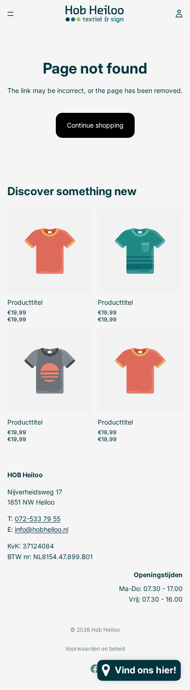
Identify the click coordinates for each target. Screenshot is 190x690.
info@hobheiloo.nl (41, 529)
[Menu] (10, 14)
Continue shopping (95, 125)
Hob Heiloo (105, 629)
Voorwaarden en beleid (95, 648)
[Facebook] (95, 668)
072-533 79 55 (37, 519)
